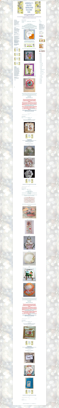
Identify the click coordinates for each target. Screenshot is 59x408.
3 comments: (28, 114)
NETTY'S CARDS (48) (29, 325)
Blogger (35, 403)
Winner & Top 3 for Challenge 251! (27, 117)
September (41, 65)
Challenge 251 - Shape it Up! (26, 189)
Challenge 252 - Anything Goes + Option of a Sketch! (42, 70)
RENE (29, 62)
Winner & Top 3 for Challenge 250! (27, 321)
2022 (40, 57)
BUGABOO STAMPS (27, 41)
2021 (40, 58)
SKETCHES (41, 21)
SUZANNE (29, 77)
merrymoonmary (30, 403)
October (41, 64)
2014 (40, 79)
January (41, 77)
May (40, 68)
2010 (40, 82)
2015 (40, 78)
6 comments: (28, 318)
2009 (40, 83)
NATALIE (29, 251)
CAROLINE (29, 205)
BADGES (40, 22)
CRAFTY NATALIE (29, 219)
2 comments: (28, 186)
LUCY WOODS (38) (29, 121)
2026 (40, 54)
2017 (40, 61)
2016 (40, 62)
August (41, 66)
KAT (29, 235)
